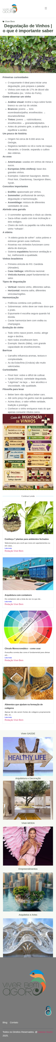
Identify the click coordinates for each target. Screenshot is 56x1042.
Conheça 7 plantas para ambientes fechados (27, 539)
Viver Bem (10, 21)
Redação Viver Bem (14, 551)
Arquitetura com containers (18, 595)
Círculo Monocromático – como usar (23, 648)
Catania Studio (45, 1032)
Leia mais (8, 548)
